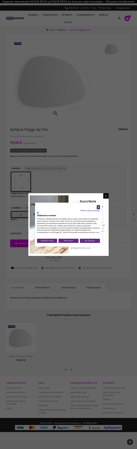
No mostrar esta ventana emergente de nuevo (82, 246)
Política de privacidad (90, 210)
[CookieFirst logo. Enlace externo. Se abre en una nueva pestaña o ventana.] (38, 213)
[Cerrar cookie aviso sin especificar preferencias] (98, 207)
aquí (97, 232)
